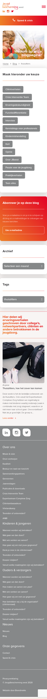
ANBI (5, 518)
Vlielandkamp (9, 508)
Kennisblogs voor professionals (21, 128)
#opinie (6, 385)
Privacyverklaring (10, 678)
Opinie (8, 151)
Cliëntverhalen (12, 89)
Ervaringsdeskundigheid (17, 104)
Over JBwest (12, 159)
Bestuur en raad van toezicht (16, 469)
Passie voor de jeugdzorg (18, 167)
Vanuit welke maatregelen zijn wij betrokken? (23, 565)
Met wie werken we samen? (15, 540)
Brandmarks (20, 690)
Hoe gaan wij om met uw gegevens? (19, 597)
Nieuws (6, 631)
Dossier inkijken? (10, 560)
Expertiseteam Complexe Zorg (16, 498)
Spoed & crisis (25, 20)
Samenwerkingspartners (14, 473)
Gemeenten (8, 478)
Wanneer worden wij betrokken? (17, 530)
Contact (6, 653)
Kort (7, 144)
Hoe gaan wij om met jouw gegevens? (20, 545)
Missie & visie (9, 454)
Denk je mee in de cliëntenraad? (17, 550)
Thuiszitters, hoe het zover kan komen (22, 388)
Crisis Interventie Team (17, 97)
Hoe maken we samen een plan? (17, 587)
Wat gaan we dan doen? (13, 535)
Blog (15, 64)
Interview (10, 120)
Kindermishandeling (15, 136)
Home (5, 64)
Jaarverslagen (9, 483)
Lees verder (8, 418)
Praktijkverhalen (13, 175)
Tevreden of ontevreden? (14, 513)
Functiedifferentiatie (15, 112)
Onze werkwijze (10, 459)
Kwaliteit (6, 464)
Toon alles (10, 183)
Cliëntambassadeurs (12, 503)
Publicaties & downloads (14, 488)
